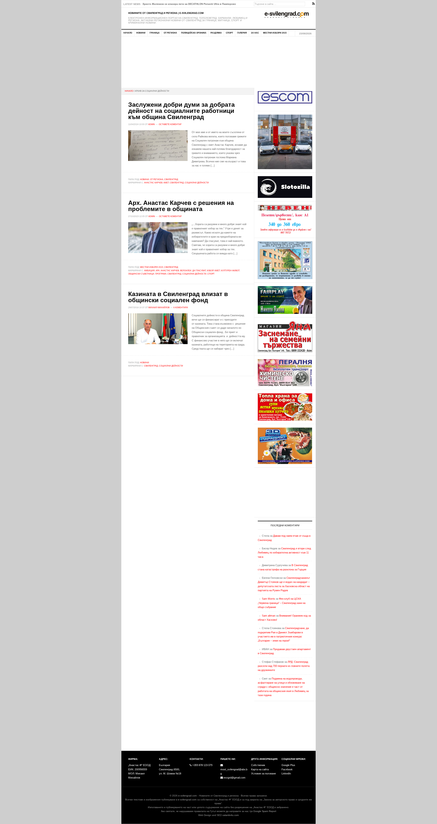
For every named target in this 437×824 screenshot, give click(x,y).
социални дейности (197, 182)
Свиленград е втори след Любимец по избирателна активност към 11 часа (284, 552)
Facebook (287, 769)
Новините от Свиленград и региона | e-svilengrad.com (166, 13)
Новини (144, 179)
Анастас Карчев (153, 182)
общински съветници (141, 274)
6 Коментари (180, 307)
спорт (210, 274)
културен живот (230, 270)
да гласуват (199, 270)
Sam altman (268, 615)
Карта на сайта (260, 769)
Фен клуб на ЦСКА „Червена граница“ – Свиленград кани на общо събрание (281, 603)
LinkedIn (286, 773)
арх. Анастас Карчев (167, 270)
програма (160, 274)
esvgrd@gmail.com (234, 777)
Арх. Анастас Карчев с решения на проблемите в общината (181, 205)
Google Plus (288, 765)
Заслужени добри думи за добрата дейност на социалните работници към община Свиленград (181, 110)
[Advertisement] (218, 62)
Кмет (217, 270)
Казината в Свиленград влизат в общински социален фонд (178, 297)
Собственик (258, 765)
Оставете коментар (170, 124)
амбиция (149, 270)
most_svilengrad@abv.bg (233, 771)
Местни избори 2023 (151, 267)
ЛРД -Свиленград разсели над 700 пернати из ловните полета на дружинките (283, 666)
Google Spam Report (264, 811)
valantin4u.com (230, 815)
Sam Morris (268, 598)
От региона (156, 179)
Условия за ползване (263, 773)
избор (210, 270)
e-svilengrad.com (187, 795)
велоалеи (185, 270)
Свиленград (171, 179)
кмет (166, 182)
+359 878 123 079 (202, 765)
